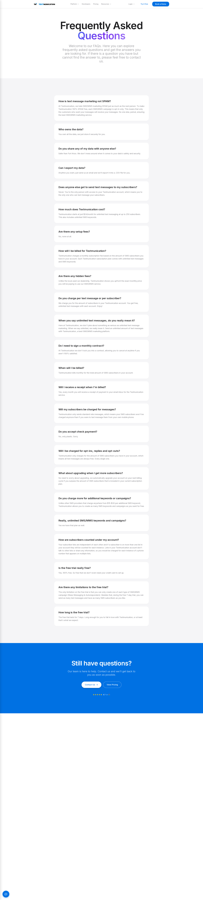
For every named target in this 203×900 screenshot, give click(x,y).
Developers (86, 4)
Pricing (95, 4)
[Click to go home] (44, 4)
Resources (105, 4)
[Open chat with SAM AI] (6, 894)
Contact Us (90, 685)
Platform (74, 4)
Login (130, 4)
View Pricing (112, 685)
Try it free (144, 4)
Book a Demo (160, 4)
